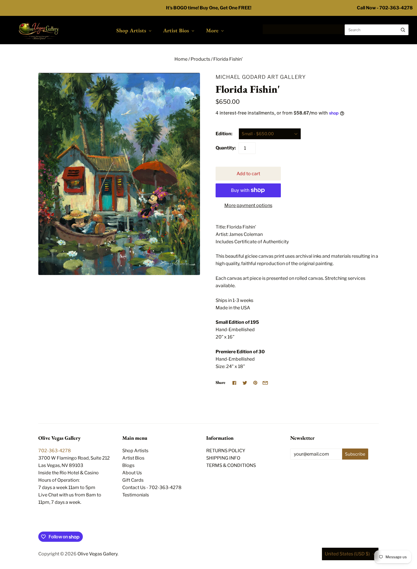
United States (347, 554)
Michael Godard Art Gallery (261, 77)
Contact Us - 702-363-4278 (152, 487)
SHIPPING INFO (223, 458)
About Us (132, 472)
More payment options (248, 205)
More (212, 30)
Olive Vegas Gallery (97, 554)
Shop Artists (131, 30)
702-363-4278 (54, 450)
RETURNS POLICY (225, 450)
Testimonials (135, 495)
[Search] (402, 29)
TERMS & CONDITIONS (231, 465)
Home (181, 59)
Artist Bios (176, 30)
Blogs (128, 465)
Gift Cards (133, 480)
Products (200, 59)
